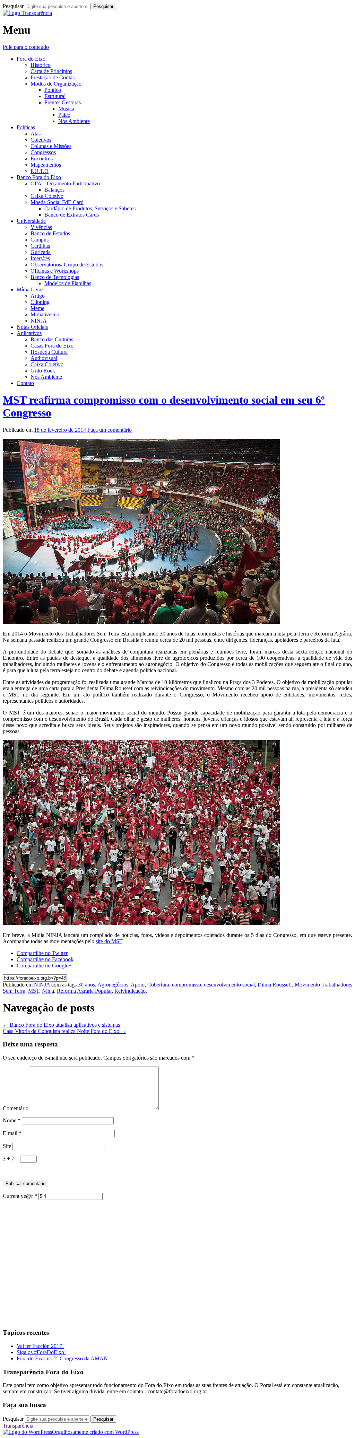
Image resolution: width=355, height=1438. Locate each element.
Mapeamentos (46, 165)
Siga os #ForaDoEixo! (41, 1352)
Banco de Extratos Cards (71, 215)
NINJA (39, 321)
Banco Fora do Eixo (39, 177)
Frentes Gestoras (62, 102)
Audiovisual (44, 358)
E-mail (12, 1133)
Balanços (54, 190)
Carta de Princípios (51, 71)
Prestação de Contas (53, 77)
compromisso (186, 985)
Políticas (26, 127)
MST (33, 991)
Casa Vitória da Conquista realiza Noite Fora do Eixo (64, 1031)
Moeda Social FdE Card (57, 202)
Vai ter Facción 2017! (40, 1346)
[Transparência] (27, 13)
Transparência (18, 1426)
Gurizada (41, 252)
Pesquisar (13, 6)
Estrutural (55, 96)
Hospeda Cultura (49, 352)
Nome (11, 1120)
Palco (64, 115)
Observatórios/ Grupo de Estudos (67, 265)
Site (7, 1146)
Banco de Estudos (50, 233)
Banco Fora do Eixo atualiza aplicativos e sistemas (61, 1025)
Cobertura (158, 985)
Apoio (138, 985)
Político (52, 90)
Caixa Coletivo (47, 196)
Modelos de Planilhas (67, 283)
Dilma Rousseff (275, 985)
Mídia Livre (30, 289)
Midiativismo (45, 314)
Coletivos (41, 140)
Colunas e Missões (51, 146)
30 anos (86, 985)
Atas (36, 134)
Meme (37, 308)
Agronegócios (112, 985)
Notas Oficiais (32, 327)
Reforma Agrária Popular (84, 991)
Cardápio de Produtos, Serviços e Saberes (90, 208)
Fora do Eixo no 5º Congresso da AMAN (62, 1358)
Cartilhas (40, 246)
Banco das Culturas (52, 339)
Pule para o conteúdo (26, 47)
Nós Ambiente (74, 121)
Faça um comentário (109, 430)
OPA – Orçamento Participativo (65, 183)
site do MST (109, 941)
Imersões (40, 258)
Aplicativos (29, 333)
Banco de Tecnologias (55, 277)
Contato (25, 383)
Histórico (41, 65)
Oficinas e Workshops (55, 271)
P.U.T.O (40, 171)
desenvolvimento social (229, 985)
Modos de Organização (56, 84)
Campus (40, 240)
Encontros (42, 158)
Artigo (38, 296)
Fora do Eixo (31, 59)
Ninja (48, 991)
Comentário (15, 1108)
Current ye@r (20, 1196)
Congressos (43, 152)
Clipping (40, 302)
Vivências (41, 227)
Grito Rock (43, 371)
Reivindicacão (130, 991)
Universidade (31, 221)
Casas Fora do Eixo (52, 346)
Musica (66, 109)
